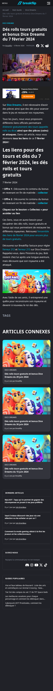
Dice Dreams (30, 10)
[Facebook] (38, 46)
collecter (43, 192)
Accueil (6, 10)
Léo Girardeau (21, 507)
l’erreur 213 (23, 249)
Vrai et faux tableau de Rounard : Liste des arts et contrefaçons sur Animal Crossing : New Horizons (25, 586)
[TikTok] (46, 565)
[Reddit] (47, 46)
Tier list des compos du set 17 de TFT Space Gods (26, 592)
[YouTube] (36, 565)
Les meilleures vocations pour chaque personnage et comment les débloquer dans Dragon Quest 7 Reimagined (24, 597)
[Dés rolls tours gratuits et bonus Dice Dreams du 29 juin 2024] (26, 362)
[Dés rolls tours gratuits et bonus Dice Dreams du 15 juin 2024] (26, 457)
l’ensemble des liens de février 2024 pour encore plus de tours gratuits (26, 235)
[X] (42, 46)
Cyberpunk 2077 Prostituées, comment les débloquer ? (23, 604)
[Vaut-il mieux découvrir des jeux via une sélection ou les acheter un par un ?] (26, 520)
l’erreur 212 (9, 249)
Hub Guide (17, 10)
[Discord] (27, 565)
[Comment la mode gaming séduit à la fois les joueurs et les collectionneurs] (26, 536)
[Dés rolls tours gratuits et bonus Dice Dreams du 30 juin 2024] (26, 409)
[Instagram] (32, 565)
